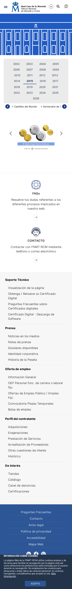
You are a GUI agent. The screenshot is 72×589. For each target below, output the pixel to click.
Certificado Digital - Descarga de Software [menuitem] (31, 316)
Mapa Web (36, 544)
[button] (25, 149)
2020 (42, 87)
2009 (55, 69)
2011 (30, 75)
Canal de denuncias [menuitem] (21, 485)
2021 (55, 87)
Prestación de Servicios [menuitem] (24, 438)
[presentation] (7, 106)
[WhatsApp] (43, 554)
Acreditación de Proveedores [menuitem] (28, 444)
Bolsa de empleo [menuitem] (19, 409)
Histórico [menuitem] (14, 456)
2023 (29, 92)
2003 (29, 63)
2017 (55, 80)
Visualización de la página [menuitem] (26, 288)
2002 (16, 63)
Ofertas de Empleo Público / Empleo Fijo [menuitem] (33, 395)
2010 (17, 75)
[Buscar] (58, 6)
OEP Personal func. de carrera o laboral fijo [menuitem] (35, 385)
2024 (42, 92)
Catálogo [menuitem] (14, 479)
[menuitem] (36, 279)
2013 (55, 75)
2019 (30, 87)
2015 (30, 80)
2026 (36, 98)
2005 (55, 63)
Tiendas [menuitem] (13, 473)
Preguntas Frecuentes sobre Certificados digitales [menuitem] (27, 306)
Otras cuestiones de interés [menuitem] (27, 450)
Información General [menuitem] (22, 377)
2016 (43, 80)
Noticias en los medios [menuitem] (23, 336)
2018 (17, 87)
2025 (55, 92)
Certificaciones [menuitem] (18, 491)
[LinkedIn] (28, 554)
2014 (17, 80)
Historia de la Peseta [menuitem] (22, 359)
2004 (42, 63)
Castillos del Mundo (25, 106)
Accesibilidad (36, 538)
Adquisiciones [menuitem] (17, 427)
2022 (17, 92)
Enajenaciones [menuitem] (18, 433)
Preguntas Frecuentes (36, 512)
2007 (29, 69)
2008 (42, 69)
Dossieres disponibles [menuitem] (23, 348)
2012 (42, 75)
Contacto (36, 518)
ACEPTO (35, 583)
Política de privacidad (36, 531)
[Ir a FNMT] (28, 6)
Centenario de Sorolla (55, 106)
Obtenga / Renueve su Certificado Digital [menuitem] (32, 296)
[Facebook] (36, 554)
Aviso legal (36, 525)
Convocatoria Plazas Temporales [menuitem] (30, 403)
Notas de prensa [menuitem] (19, 342)
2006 (16, 69)
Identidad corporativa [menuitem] (23, 354)
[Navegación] (6, 7)
